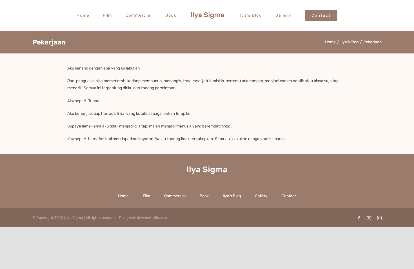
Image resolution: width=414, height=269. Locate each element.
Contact (289, 196)
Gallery (261, 196)
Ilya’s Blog (232, 196)
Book (204, 196)
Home (123, 196)
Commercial (175, 196)
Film (146, 196)
